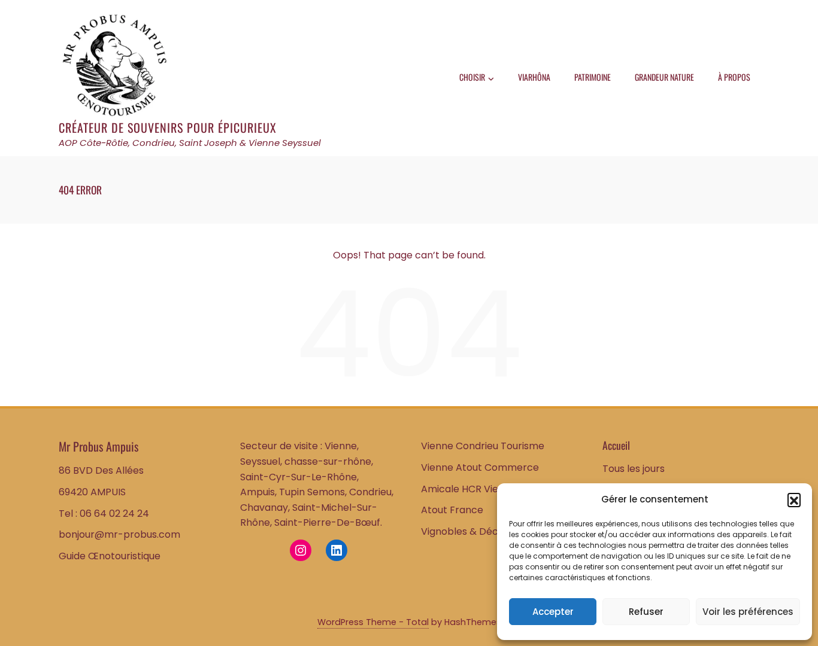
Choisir (472, 77)
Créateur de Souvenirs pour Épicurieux (168, 127)
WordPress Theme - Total (373, 622)
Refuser (646, 611)
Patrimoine (592, 77)
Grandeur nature (664, 77)
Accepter (553, 611)
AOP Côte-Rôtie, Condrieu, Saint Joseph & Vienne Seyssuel (190, 142)
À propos (734, 77)
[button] (794, 499)
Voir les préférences (747, 611)
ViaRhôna (534, 77)
